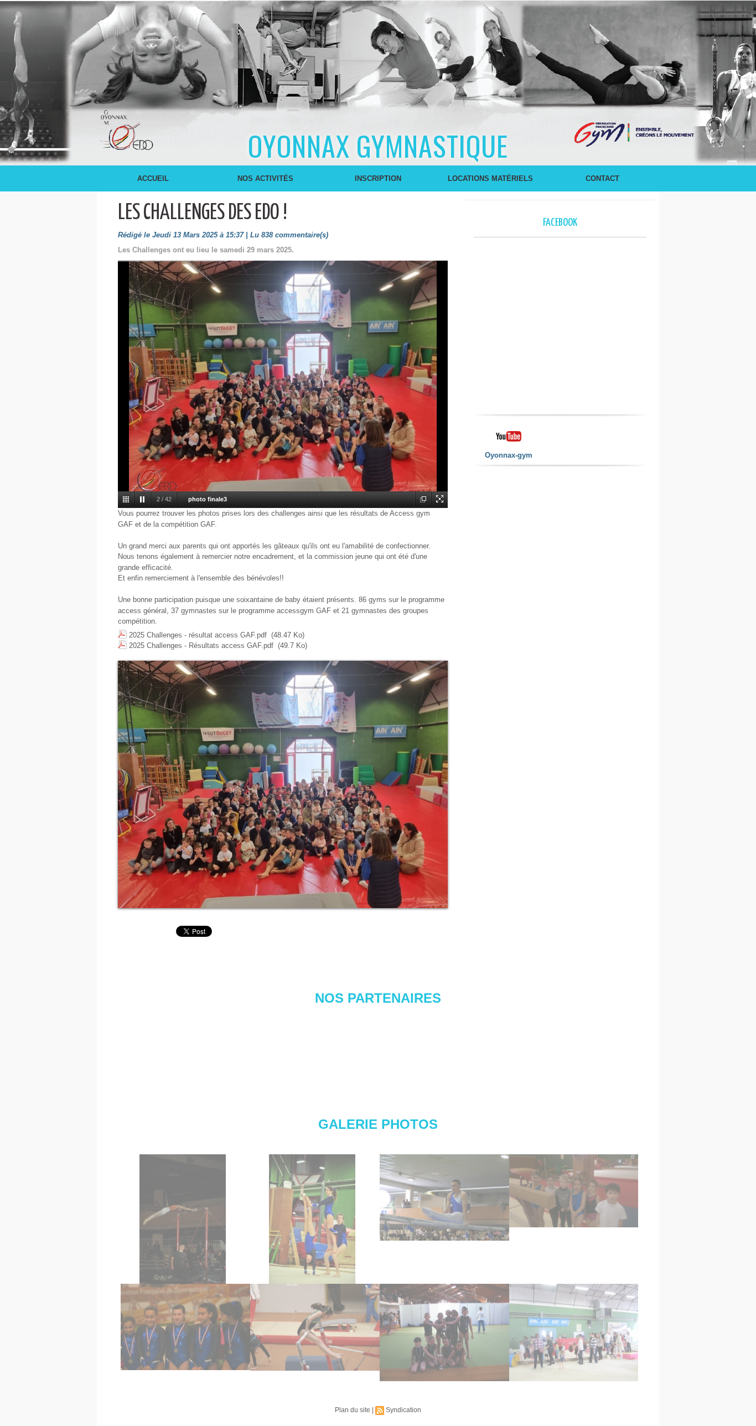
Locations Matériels (490, 178)
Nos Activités (265, 178)
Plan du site (352, 1410)
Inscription (378, 178)
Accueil (153, 178)
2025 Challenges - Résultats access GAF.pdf (201, 645)
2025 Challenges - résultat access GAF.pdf (198, 635)
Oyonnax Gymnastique (378, 145)
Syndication (403, 1410)
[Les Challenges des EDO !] (283, 664)
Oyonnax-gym (508, 455)
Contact (602, 178)
